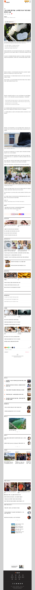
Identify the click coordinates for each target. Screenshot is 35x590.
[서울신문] (7, 2)
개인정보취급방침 (17, 586)
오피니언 (5, 435)
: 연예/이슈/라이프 (7, 504)
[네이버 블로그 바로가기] (22, 583)
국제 (22, 575)
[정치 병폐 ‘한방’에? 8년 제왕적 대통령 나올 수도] (29, 438)
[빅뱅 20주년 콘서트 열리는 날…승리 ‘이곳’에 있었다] (29, 517)
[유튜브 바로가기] (16, 583)
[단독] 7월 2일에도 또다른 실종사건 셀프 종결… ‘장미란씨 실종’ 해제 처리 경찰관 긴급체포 (17, 100)
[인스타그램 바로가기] (18, 583)
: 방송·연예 (6, 480)
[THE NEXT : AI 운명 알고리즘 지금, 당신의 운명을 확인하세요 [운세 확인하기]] (17, 214)
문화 (15, 577)
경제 (19, 575)
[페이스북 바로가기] (13, 583)
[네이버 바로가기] (20, 583)
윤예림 (5, 16)
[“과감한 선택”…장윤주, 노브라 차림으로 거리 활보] (29, 508)
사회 (4, 8)
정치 (12, 575)
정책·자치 (12, 577)
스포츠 (16, 579)
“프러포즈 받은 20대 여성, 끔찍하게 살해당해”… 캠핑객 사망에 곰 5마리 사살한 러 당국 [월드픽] (18, 101)
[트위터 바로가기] (14, 583)
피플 (12, 579)
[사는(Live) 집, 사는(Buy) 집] (29, 443)
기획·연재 (5, 450)
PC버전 (23, 586)
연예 (19, 579)
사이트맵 (21, 586)
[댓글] (11, 14)
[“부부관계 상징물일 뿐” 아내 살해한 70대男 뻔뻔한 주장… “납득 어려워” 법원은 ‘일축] (29, 512)
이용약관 (14, 586)
